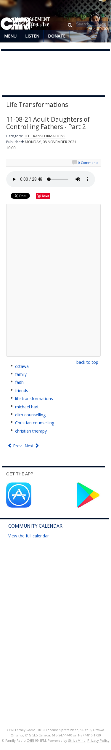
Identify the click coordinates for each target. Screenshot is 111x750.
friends (21, 390)
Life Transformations (44, 135)
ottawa (22, 366)
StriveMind (77, 740)
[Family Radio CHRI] (15, 24)
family (21, 374)
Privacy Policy (98, 740)
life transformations (34, 398)
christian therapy (31, 431)
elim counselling (30, 415)
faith (19, 382)
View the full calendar (28, 536)
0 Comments (88, 162)
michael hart (27, 407)
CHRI (30, 740)
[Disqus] (53, 280)
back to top (87, 362)
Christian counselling (34, 422)
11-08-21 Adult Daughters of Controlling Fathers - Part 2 (48, 123)
